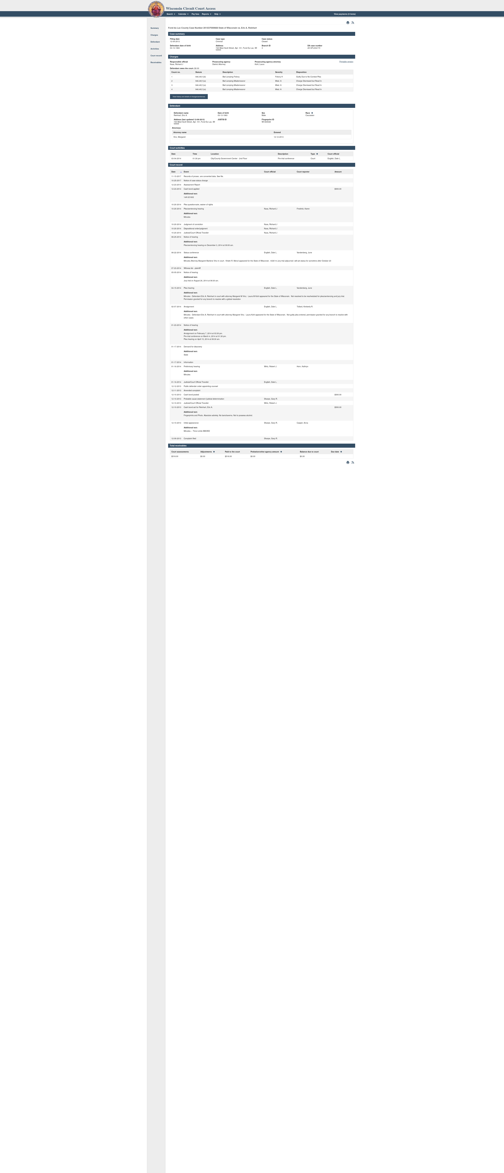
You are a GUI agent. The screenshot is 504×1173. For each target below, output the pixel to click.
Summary (155, 28)
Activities (155, 48)
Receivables (156, 62)
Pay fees (195, 14)
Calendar (182, 14)
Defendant (155, 41)
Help (216, 14)
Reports (205, 14)
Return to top (156, 21)
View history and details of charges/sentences (189, 96)
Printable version (346, 61)
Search (170, 14)
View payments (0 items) (345, 14)
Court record (156, 55)
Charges (154, 35)
